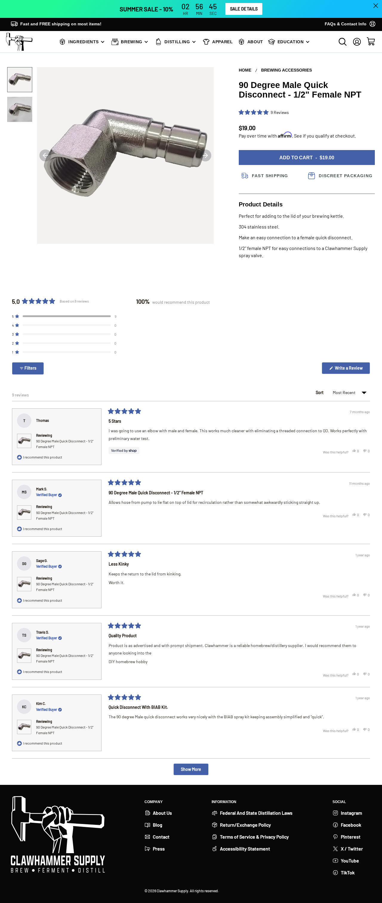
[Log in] (357, 42)
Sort (320, 392)
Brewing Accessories (286, 70)
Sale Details (244, 8)
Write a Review (352, 369)
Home (245, 70)
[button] (264, 112)
